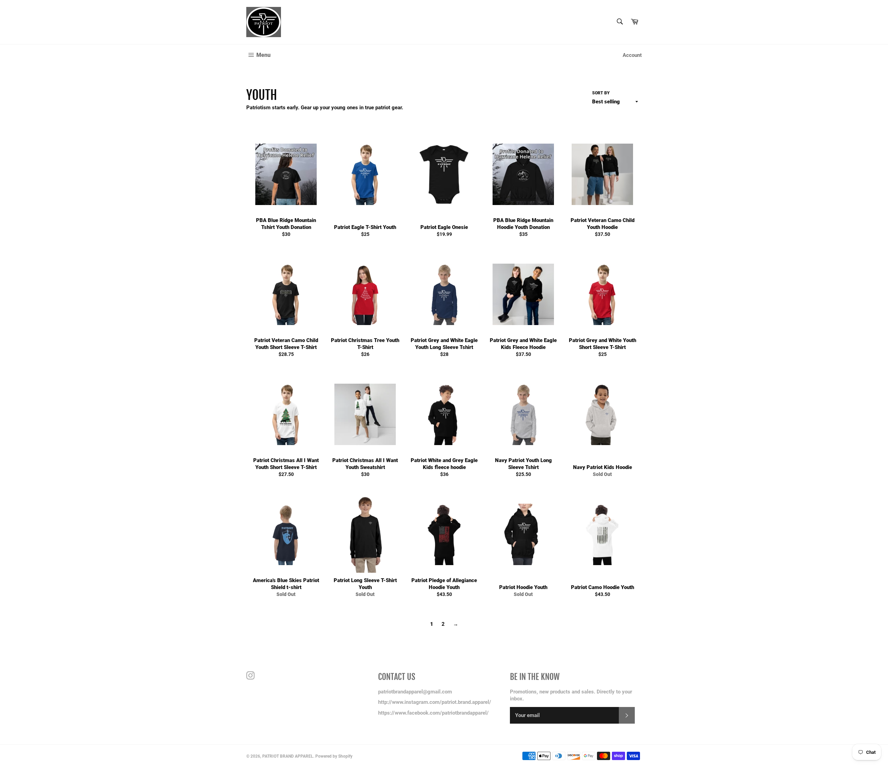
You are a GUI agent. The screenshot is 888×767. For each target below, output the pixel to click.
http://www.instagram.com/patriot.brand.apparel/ (434, 702)
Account (632, 55)
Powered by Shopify (333, 756)
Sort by (601, 93)
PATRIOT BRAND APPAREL (287, 756)
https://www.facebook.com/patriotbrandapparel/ (433, 713)
